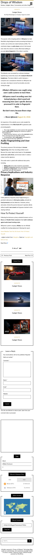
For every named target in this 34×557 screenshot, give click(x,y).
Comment (6, 360)
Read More (4, 243)
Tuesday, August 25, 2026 (23, 14)
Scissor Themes (23, 552)
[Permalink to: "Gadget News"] (17, 26)
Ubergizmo (16, 237)
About (4, 461)
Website (5, 394)
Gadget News (17, 286)
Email (5, 387)
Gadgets (17, 9)
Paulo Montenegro (10, 14)
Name (5, 380)
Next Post (28, 255)
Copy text (7, 529)
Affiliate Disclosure (7, 464)
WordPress (20, 554)
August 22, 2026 (24, 117)
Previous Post (7, 255)
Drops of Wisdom (11, 2)
